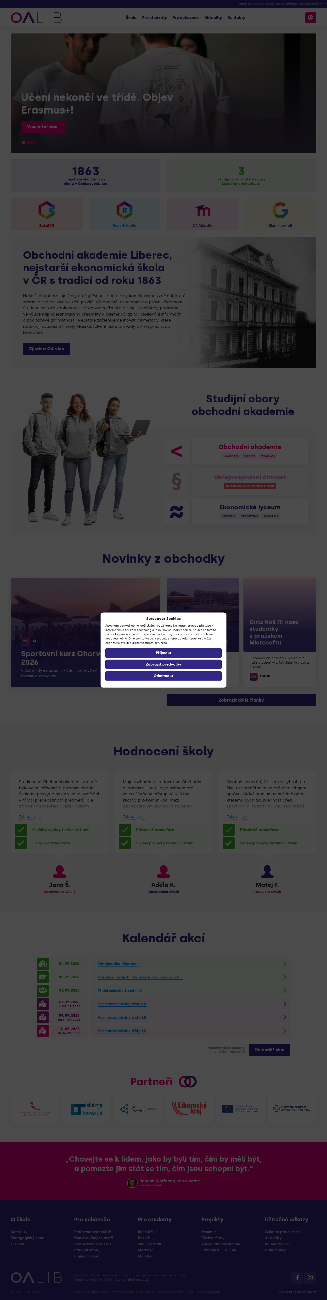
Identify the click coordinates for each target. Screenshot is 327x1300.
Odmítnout (163, 676)
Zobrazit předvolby (163, 664)
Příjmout (163, 653)
